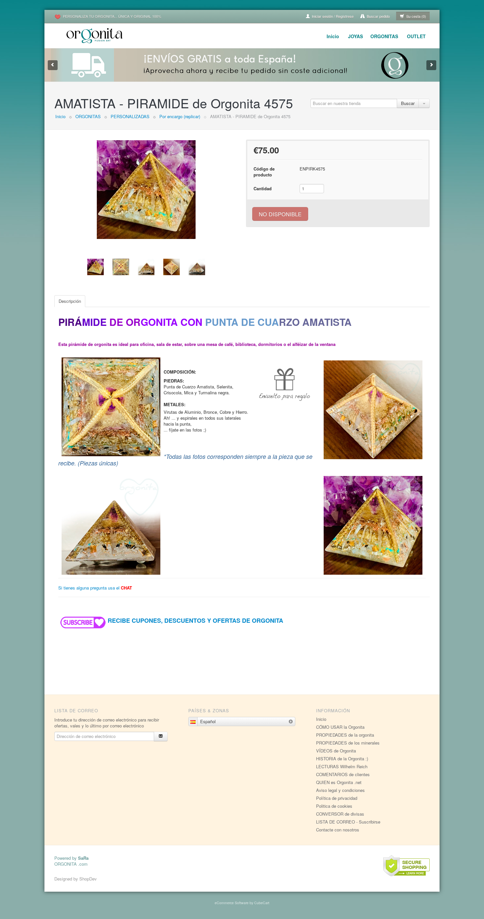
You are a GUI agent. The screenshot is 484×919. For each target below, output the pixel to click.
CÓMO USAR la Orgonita (340, 727)
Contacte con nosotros (337, 830)
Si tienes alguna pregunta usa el (95, 588)
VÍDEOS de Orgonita (336, 751)
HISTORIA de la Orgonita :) (342, 758)
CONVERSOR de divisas (340, 814)
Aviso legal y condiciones (340, 790)
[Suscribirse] (161, 736)
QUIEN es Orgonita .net (339, 782)
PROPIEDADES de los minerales (348, 743)
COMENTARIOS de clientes (343, 774)
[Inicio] (95, 35)
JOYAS (355, 36)
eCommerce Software (232, 902)
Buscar (408, 103)
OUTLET (416, 36)
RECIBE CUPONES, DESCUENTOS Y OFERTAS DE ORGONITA (195, 620)
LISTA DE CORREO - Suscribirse (348, 822)
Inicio (333, 36)
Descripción (70, 301)
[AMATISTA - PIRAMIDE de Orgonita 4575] (146, 189)
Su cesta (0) (415, 16)
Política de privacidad (336, 798)
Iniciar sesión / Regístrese (332, 16)
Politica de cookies (334, 806)
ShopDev (88, 879)
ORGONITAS (384, 36)
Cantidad (263, 188)
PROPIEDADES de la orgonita (345, 735)
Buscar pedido (378, 16)
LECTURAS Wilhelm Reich (341, 766)
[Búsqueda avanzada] (424, 103)
